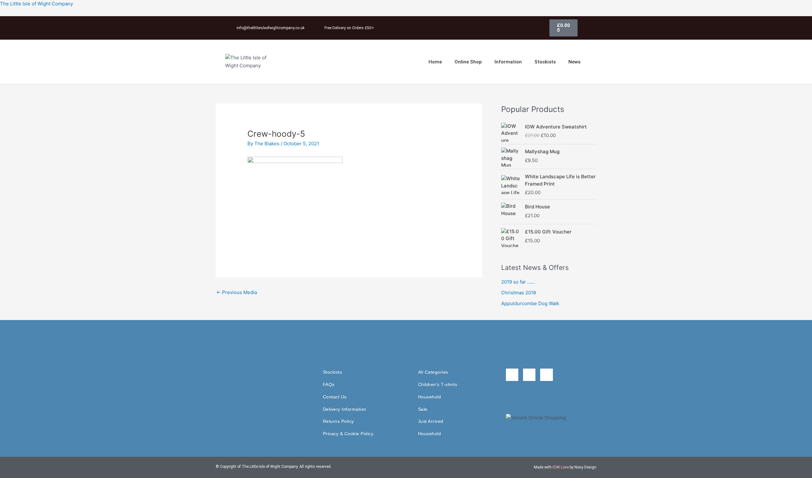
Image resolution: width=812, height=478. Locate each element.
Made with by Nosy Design (565, 467)
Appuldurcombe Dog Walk (530, 303)
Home (435, 62)
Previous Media (236, 292)
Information (508, 62)
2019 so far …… (518, 282)
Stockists (545, 62)
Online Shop (468, 62)
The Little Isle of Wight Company (36, 4)
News (574, 62)
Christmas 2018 (518, 293)
